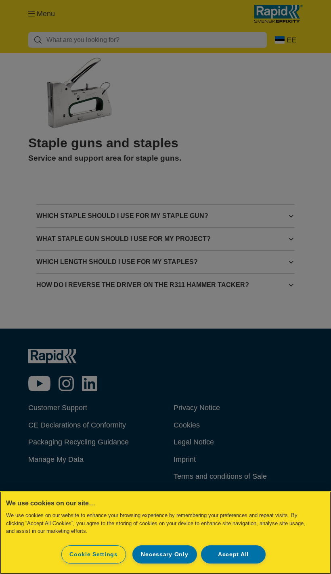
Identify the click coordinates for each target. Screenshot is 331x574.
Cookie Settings (93, 554)
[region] (165, 532)
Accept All (233, 554)
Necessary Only (164, 554)
